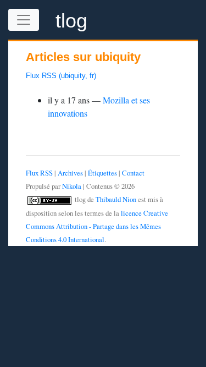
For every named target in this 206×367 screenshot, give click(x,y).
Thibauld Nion (116, 199)
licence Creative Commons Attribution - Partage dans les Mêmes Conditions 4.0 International (97, 226)
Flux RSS (39, 173)
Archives (70, 173)
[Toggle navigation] (23, 20)
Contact (133, 173)
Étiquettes (102, 173)
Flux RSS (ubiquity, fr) (61, 76)
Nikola (71, 186)
